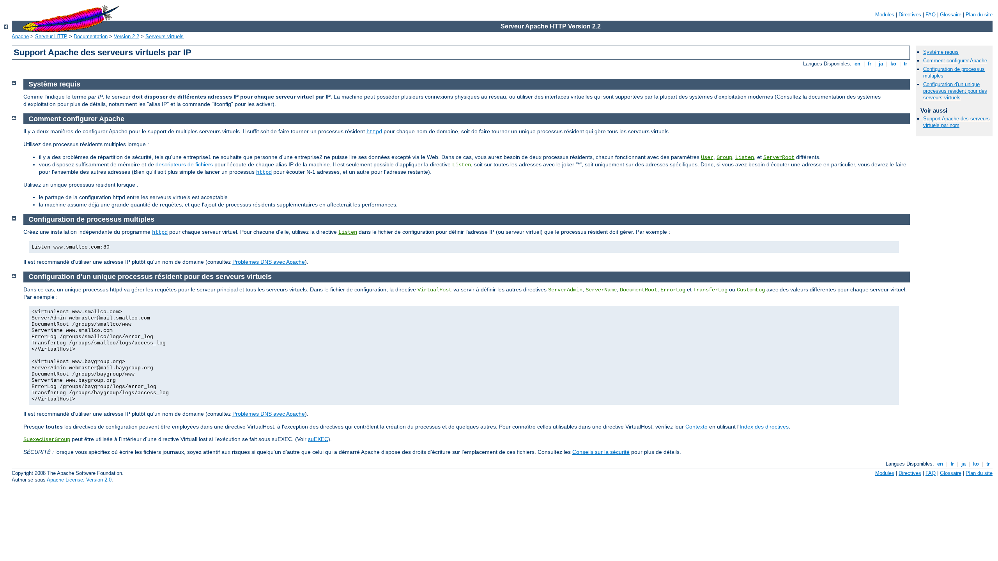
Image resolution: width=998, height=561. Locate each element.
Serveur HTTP (51, 36)
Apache (20, 36)
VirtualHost (435, 290)
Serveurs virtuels (164, 36)
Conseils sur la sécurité (601, 452)
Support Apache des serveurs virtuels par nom (956, 122)
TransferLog (710, 290)
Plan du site (979, 15)
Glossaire (950, 15)
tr (905, 64)
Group (724, 157)
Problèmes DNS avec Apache (268, 262)
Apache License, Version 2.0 (79, 480)
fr (869, 64)
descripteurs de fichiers (184, 164)
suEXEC (318, 439)
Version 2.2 (126, 36)
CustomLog (751, 290)
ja (881, 64)
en (857, 64)
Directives (910, 15)
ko (893, 64)
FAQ (930, 15)
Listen (744, 157)
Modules (884, 15)
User (707, 157)
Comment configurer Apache (955, 61)
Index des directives (764, 426)
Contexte (696, 426)
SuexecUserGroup (46, 439)
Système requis (941, 52)
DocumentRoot (638, 290)
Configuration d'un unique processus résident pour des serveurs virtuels (955, 91)
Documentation (91, 36)
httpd (374, 132)
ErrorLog (672, 290)
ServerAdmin (565, 290)
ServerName (601, 290)
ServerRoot (779, 157)
